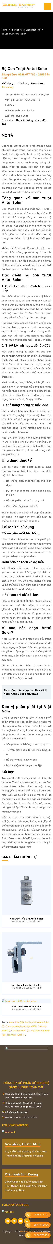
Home (4, 30)
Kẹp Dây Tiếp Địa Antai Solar (26, 918)
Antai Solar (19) (16, 1022)
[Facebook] (8, 1221)
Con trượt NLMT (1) (20, 1030)
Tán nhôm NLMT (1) (16, 1035)
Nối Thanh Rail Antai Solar (26, 1006)
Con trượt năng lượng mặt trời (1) (21, 1026)
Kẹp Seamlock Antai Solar (26, 985)
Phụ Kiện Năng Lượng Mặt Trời (25, 30)
